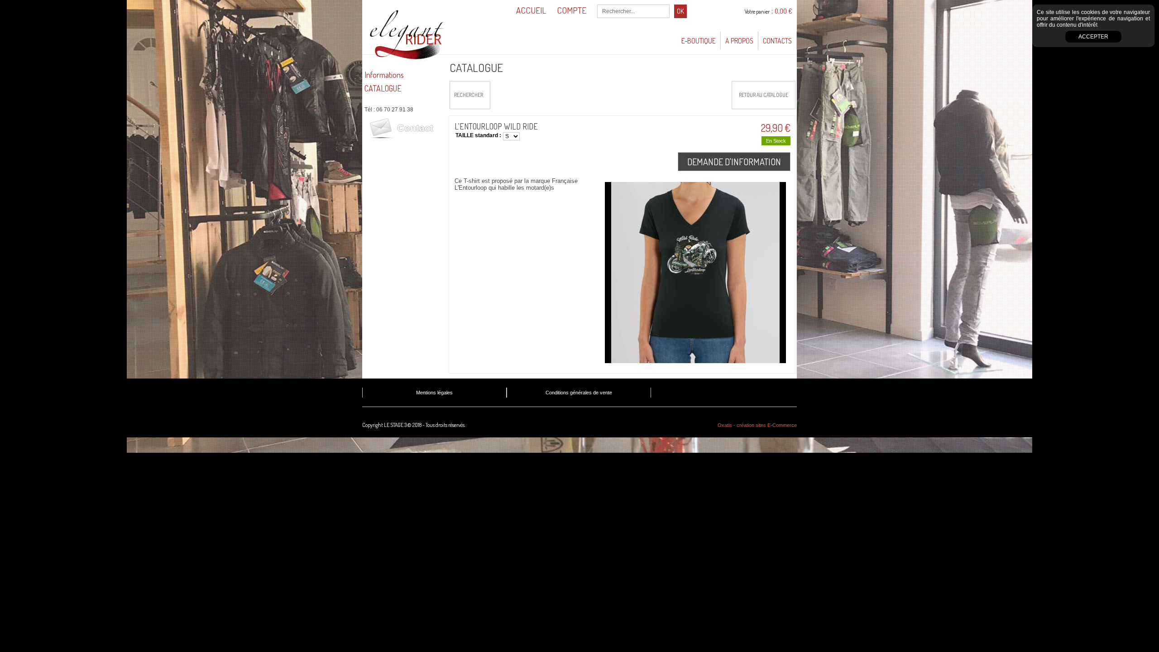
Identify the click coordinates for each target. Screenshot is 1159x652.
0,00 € (783, 11)
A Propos (739, 40)
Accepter (1093, 37)
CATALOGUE (383, 88)
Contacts (777, 40)
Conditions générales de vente (579, 392)
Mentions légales (434, 392)
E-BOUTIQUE (698, 40)
